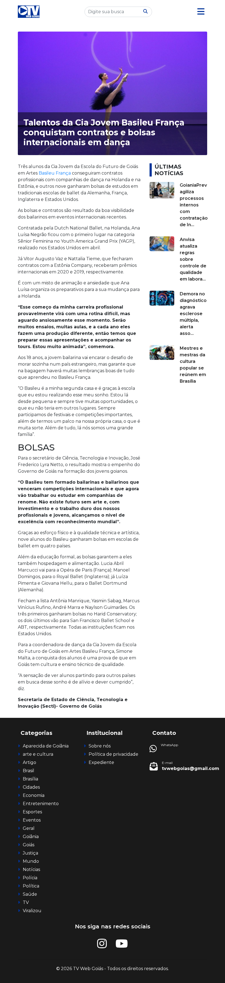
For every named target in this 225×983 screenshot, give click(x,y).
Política (31, 886)
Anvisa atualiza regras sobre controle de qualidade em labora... (193, 259)
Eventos (32, 820)
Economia (33, 795)
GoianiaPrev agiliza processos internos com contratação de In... (194, 205)
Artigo (29, 762)
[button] (200, 12)
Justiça (30, 853)
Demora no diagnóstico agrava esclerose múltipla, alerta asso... (193, 313)
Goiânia (31, 836)
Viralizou (32, 910)
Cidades (31, 787)
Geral (29, 828)
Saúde (30, 894)
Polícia (30, 877)
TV (26, 902)
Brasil (28, 770)
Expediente (101, 762)
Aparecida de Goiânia (46, 746)
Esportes (32, 811)
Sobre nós (100, 746)
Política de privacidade (113, 754)
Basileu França (54, 173)
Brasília (30, 779)
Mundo (31, 861)
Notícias (31, 869)
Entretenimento (41, 803)
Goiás (28, 844)
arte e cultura (38, 754)
